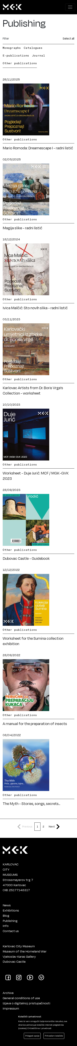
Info (6, 925)
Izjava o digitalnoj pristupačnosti (26, 1003)
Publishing (10, 920)
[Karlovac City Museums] (15, 849)
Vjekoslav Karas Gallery (19, 956)
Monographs (12, 47)
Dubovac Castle (14, 961)
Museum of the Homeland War (25, 951)
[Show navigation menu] (70, 7)
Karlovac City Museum (19, 946)
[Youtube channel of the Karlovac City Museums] (30, 977)
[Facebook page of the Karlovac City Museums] (8, 977)
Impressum (11, 1008)
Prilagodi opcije (32, 1035)
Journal (38, 55)
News (7, 905)
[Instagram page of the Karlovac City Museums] (18, 977)
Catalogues (33, 47)
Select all (68, 38)
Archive (8, 992)
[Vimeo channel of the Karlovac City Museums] (41, 977)
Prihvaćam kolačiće (54, 1035)
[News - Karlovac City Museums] (12, 7)
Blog (6, 915)
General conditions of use (21, 998)
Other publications (20, 63)
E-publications (16, 55)
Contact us (11, 931)
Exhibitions (11, 910)
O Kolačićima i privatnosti (39, 1028)
